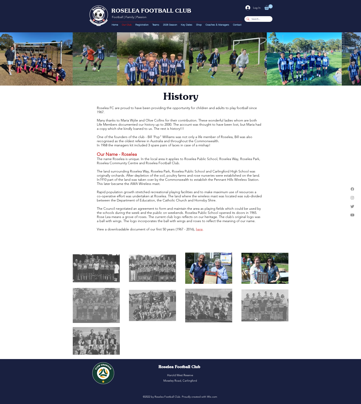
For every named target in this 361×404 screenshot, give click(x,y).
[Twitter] (352, 206)
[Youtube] (352, 215)
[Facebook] (352, 189)
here (199, 229)
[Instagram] (352, 197)
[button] (268, 7)
